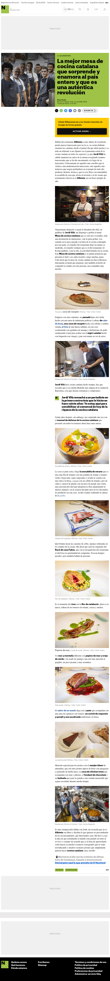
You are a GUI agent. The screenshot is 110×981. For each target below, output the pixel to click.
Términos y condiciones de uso (90, 962)
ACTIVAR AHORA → (82, 131)
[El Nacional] (4, 965)
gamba (62, 495)
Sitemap (42, 965)
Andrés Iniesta (67, 2)
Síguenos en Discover (10, 2)
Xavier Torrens (53, 2)
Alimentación (71, 870)
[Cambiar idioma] (96, 9)
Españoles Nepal (97, 2)
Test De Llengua (27, 2)
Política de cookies (84, 968)
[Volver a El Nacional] (69, 9)
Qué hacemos (18, 965)
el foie (65, 327)
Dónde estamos (19, 968)
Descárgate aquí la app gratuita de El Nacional (80, 863)
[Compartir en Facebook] (70, 110)
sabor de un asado (66, 711)
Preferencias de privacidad (88, 971)
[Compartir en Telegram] (65, 110)
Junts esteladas (81, 2)
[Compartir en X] (56, 110)
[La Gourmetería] (5, 9)
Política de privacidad (86, 965)
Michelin (59, 870)
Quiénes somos (19, 962)
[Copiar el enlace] (79, 110)
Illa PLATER (40, 2)
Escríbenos (44, 962)
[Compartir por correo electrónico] (74, 110)
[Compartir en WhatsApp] (61, 110)
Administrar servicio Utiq (88, 974)
